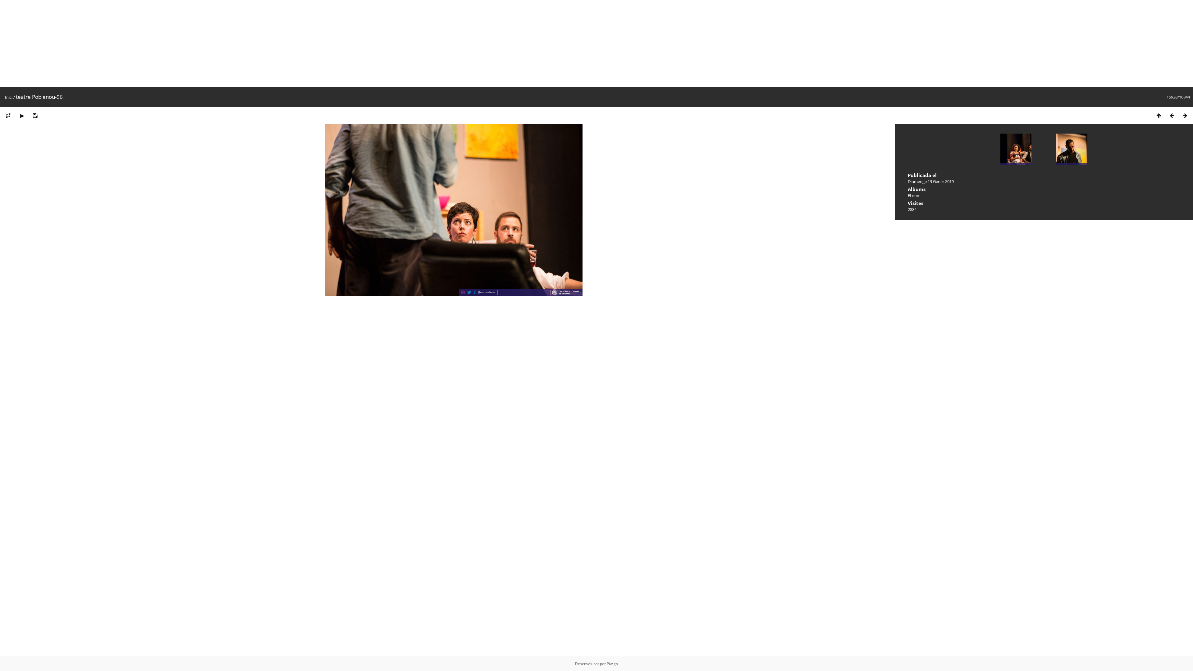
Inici (8, 97)
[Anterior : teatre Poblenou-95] (1171, 115)
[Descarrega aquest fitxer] (35, 115)
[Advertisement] (186, 43)
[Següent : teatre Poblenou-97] (1184, 115)
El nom (914, 195)
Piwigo (612, 663)
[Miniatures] (1158, 115)
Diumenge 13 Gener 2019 (931, 181)
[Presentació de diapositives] (22, 115)
